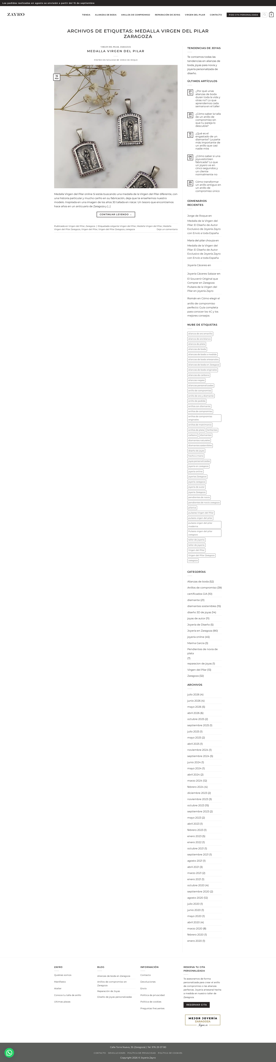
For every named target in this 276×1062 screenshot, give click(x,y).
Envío (143, 988)
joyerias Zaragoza (197, 476)
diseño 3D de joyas (199, 612)
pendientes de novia (199, 497)
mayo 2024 (194, 768)
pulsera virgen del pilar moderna (200, 524)
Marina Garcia (195, 643)
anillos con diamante (199, 406)
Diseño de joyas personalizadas (114, 996)
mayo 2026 (194, 706)
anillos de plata (196, 430)
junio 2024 (194, 762)
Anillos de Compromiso (135, 15)
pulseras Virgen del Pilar (201, 513)
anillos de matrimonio (199, 425)
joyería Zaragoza (196, 492)
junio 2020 (194, 910)
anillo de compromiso (199, 390)
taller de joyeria (196, 540)
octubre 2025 (195, 719)
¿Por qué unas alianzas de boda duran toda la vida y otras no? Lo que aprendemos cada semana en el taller (207, 98)
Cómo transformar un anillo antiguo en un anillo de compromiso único (208, 186)
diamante (193, 600)
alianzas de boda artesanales (203, 359)
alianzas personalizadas (200, 385)
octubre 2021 (195, 848)
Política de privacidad (152, 995)
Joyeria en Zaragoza (199, 630)
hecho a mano (195, 456)
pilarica (192, 508)
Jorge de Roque (129, 60)
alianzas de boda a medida (202, 354)
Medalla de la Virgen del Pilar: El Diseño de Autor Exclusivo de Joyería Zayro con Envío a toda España (204, 227)
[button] (271, 14)
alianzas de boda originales (202, 370)
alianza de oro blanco (199, 339)
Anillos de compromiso (202, 587)
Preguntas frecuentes (152, 1008)
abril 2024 (193, 774)
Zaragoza (125, 47)
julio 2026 (193, 694)
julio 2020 (193, 903)
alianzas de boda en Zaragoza (203, 365)
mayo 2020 (194, 916)
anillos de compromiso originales (200, 418)
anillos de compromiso (200, 411)
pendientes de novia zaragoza (204, 502)
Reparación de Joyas (167, 15)
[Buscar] (264, 14)
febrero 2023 (195, 829)
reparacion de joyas (199, 663)
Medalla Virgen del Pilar (116, 51)
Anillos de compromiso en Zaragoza (112, 983)
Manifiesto (60, 981)
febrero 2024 (195, 786)
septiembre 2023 (198, 811)
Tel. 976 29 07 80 (157, 1047)
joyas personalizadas (199, 461)
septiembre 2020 (198, 891)
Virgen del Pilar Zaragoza (111, 229)
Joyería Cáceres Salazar (201, 273)
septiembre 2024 (198, 756)
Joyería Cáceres (197, 265)
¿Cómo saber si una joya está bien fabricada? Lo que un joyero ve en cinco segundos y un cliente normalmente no (207, 165)
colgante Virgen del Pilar (123, 226)
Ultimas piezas (62, 1001)
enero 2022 (194, 842)
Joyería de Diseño (198, 624)
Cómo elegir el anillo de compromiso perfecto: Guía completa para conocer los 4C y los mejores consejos (203, 307)
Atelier (57, 988)
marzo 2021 (194, 873)
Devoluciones (148, 981)
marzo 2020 (194, 928)
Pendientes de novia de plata (202, 651)
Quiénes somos (62, 975)
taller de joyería (196, 545)
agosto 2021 (194, 860)
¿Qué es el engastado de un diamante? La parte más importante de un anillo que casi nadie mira (207, 141)
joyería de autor (196, 487)
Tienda (86, 15)
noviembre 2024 (197, 749)
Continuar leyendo (116, 214)
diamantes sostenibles (200, 445)
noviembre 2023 (197, 799)
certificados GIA (197, 593)
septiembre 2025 (198, 725)
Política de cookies (150, 1001)
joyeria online (195, 471)
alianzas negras (196, 380)
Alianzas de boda (105, 15)
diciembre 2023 (197, 792)
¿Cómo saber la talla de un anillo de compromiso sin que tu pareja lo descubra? (208, 120)
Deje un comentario (167, 229)
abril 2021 (193, 866)
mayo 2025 (194, 737)
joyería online (195, 636)
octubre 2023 (195, 805)
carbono (192, 435)
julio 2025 (193, 731)
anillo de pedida (196, 401)
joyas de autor (196, 618)
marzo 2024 (194, 780)
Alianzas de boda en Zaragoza (113, 976)
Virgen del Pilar (195, 15)
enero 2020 (194, 940)
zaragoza (130, 229)
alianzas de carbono (198, 375)
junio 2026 (194, 700)
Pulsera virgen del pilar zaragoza (200, 533)
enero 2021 (194, 879)
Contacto (216, 15)
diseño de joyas (196, 451)
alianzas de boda (197, 349)
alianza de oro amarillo (200, 333)
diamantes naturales (199, 440)
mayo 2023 (194, 817)
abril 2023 (193, 823)
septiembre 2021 (198, 854)
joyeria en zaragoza (198, 466)
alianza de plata (196, 344)
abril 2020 (193, 922)
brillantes (212, 430)
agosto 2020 (195, 897)
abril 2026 (193, 713)
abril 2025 (193, 743)
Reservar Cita (196, 1004)
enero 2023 (194, 836)
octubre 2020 (196, 885)
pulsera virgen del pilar (200, 518)
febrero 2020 (195, 934)
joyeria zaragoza (196, 482)
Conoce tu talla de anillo (67, 995)
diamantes (205, 435)
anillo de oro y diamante (201, 396)
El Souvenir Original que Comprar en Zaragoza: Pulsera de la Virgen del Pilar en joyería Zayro (202, 285)
